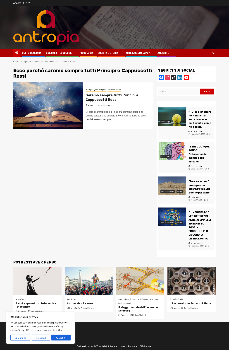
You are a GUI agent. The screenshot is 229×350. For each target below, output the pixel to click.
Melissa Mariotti (139, 315)
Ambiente (163, 53)
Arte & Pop (20, 299)
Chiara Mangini (106, 105)
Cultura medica (31, 53)
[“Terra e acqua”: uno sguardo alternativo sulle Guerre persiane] (172, 185)
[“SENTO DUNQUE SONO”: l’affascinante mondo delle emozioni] (172, 151)
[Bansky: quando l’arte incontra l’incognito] (37, 281)
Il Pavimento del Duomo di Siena (190, 303)
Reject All (41, 338)
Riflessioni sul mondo (149, 299)
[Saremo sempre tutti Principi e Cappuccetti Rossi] (48, 105)
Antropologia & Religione (96, 90)
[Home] (17, 53)
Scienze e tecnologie (59, 53)
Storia (179, 191)
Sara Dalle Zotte (36, 311)
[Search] (213, 53)
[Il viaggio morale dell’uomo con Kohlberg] (140, 281)
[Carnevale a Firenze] (89, 281)
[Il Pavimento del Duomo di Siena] (191, 281)
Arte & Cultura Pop (138, 53)
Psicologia (86, 53)
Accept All (61, 338)
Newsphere (127, 346)
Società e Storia (108, 53)
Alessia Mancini (87, 308)
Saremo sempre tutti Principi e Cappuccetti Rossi (112, 97)
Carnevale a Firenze (80, 303)
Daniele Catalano (191, 308)
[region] (40, 328)
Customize (20, 338)
